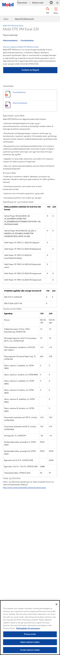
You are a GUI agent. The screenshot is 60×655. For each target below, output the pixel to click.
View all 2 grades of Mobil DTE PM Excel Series (21, 47)
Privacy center (30, 634)
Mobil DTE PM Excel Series (13, 25)
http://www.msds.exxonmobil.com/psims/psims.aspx (24, 487)
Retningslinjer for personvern (28, 628)
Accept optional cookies (30, 650)
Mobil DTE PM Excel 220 (24, 19)
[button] (56, 10)
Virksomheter (22, 2)
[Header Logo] (8, 3)
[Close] (56, 604)
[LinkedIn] (51, 3)
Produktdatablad (27, 40)
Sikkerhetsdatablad (10, 40)
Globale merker (38, 2)
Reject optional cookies (29, 642)
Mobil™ (5, 19)
